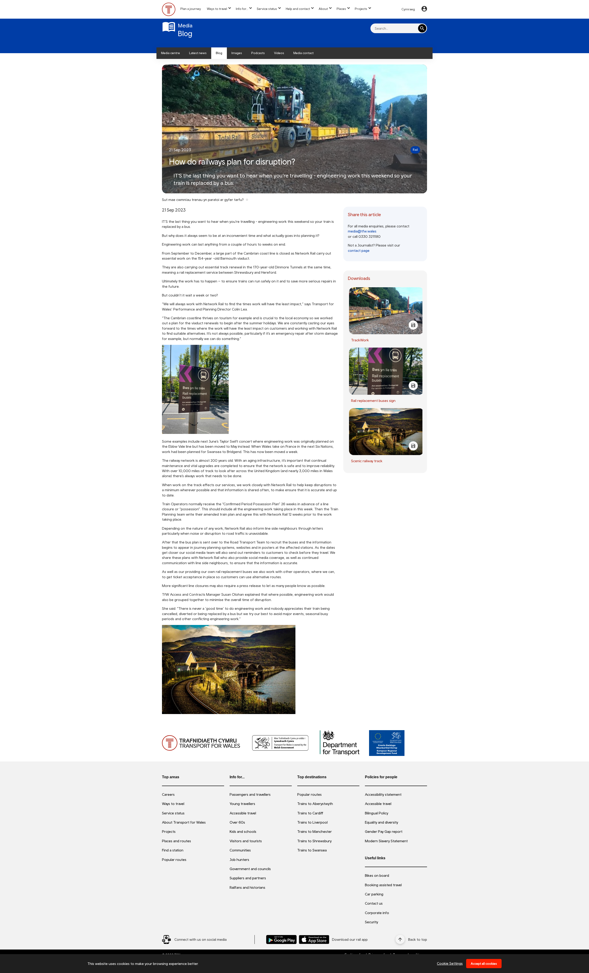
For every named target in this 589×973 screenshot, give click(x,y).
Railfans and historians (247, 887)
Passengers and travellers (250, 794)
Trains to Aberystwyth (315, 804)
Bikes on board (377, 875)
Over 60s (237, 822)
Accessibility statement (383, 794)
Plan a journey (190, 9)
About (323, 9)
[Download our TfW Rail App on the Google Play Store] (281, 939)
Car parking (374, 894)
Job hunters (239, 859)
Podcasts (258, 53)
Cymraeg (408, 9)
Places (341, 9)
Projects (361, 9)
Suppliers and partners (248, 878)
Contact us (374, 903)
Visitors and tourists (246, 841)
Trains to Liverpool (312, 822)
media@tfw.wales (362, 231)
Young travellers (242, 804)
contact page (359, 250)
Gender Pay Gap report (383, 831)
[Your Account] (424, 9)
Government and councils (250, 869)
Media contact (303, 53)
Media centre (170, 53)
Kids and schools (243, 831)
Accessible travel (243, 813)
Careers (168, 794)
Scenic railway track (366, 461)
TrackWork (360, 340)
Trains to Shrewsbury (314, 841)
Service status (267, 9)
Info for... (242, 9)
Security (371, 922)
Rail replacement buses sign (373, 400)
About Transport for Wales (184, 822)
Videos (279, 53)
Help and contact (298, 9)
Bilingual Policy (376, 813)
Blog (219, 53)
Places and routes (176, 841)
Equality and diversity (381, 822)
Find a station (172, 850)
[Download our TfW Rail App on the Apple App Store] (314, 939)
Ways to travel (217, 9)
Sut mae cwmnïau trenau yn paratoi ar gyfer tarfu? (203, 200)
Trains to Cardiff (310, 813)
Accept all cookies (484, 963)
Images (236, 53)
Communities (240, 850)
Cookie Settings (450, 963)
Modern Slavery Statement (386, 841)
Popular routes (174, 859)
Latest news (198, 53)
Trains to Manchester (314, 831)
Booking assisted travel (383, 885)
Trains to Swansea (312, 850)
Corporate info (377, 913)
